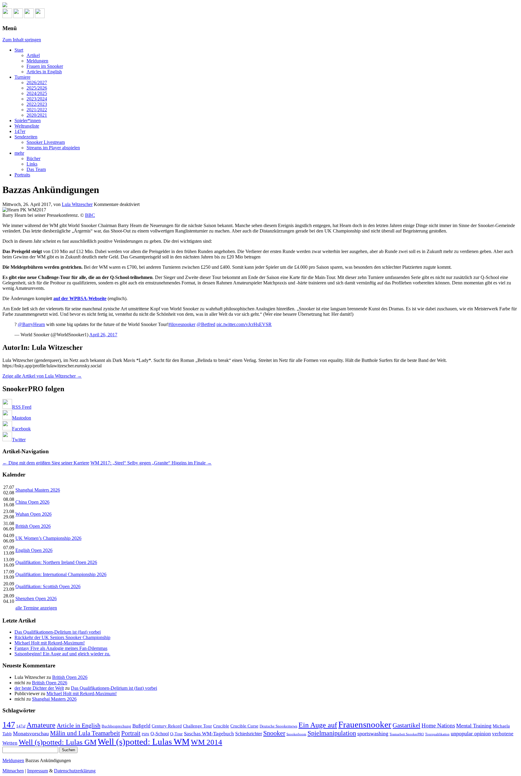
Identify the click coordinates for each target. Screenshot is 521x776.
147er (19, 131)
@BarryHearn (31, 324)
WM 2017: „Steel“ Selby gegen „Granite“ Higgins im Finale (151, 462)
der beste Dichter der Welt (39, 688)
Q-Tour (176, 734)
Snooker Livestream (46, 142)
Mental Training (473, 726)
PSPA (145, 734)
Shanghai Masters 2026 (37, 490)
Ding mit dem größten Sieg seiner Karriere (45, 462)
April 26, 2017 (103, 334)
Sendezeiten (25, 136)
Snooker (274, 733)
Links (32, 163)
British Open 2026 (33, 526)
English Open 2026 (33, 550)
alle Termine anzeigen (36, 607)
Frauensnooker (364, 724)
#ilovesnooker (182, 324)
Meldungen (37, 60)
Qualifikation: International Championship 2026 (60, 574)
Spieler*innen (27, 120)
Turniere (22, 77)
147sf (20, 726)
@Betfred (206, 324)
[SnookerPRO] (260, 5)
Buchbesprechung (116, 726)
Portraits (22, 174)
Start (18, 49)
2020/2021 (37, 115)
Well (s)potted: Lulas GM (57, 742)
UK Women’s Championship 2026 (48, 538)
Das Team (36, 169)
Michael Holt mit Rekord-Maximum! (49, 642)
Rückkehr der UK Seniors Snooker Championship (62, 637)
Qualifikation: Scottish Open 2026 (48, 586)
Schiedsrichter (248, 733)
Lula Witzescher (77, 204)
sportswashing (372, 733)
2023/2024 (37, 98)
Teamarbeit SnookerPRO (407, 734)
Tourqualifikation (437, 734)
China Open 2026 (32, 502)
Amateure (41, 725)
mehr (19, 153)
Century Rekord (167, 726)
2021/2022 (37, 109)
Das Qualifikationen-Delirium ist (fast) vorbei (57, 632)
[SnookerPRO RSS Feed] (7, 16)
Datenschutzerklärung (75, 770)
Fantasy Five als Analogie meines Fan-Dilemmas (60, 648)
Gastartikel (406, 725)
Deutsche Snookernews (278, 726)
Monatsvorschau (31, 733)
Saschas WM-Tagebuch (209, 733)
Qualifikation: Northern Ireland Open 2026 (56, 562)
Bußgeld (141, 726)
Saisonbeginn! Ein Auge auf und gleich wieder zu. (62, 653)
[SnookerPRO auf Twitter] (40, 16)
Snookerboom (296, 734)
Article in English (78, 725)
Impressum (37, 770)
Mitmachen (13, 770)
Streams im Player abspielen (53, 147)
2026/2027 (37, 82)
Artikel (33, 55)
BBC (90, 215)
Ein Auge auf (317, 725)
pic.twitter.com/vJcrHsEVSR (244, 324)
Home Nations (438, 725)
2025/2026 (37, 87)
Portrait (131, 733)
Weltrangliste (26, 125)
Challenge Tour (197, 726)
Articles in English (44, 71)
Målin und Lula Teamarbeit (85, 733)
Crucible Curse (244, 726)
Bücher (33, 158)
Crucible (221, 726)
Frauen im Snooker (45, 66)
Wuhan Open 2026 (33, 514)
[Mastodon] (18, 16)
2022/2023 (37, 104)
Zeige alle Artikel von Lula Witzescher (42, 375)
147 (8, 724)
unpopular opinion (471, 733)
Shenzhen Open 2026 (36, 598)
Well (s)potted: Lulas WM (144, 741)
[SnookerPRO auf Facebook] (29, 16)
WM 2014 (206, 742)
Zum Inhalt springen (21, 39)
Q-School (159, 733)
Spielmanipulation (332, 733)
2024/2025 (37, 93)
